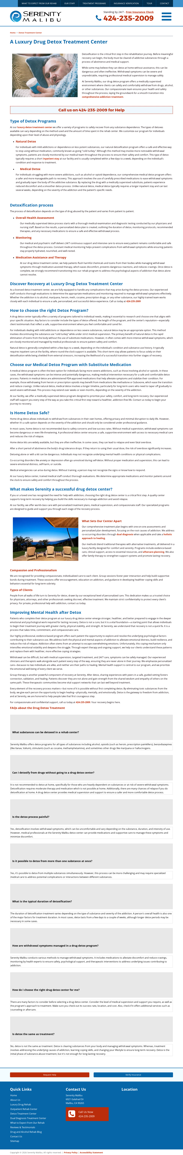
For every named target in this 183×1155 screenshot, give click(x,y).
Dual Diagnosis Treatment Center (28, 1118)
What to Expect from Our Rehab (39, 3)
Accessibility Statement (91, 1152)
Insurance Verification (126, 3)
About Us (15, 1100)
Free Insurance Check (140, 12)
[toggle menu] (167, 16)
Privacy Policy (70, 1152)
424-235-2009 (128, 18)
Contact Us (16, 1136)
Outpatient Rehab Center (23, 1109)
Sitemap (14, 1141)
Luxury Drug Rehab (20, 1104)
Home (13, 32)
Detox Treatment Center (30, 32)
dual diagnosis (125, 534)
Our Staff (69, 3)
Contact (164, 3)
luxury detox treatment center (34, 127)
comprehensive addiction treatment (102, 96)
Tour (149, 3)
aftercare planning (153, 551)
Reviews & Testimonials (22, 1127)
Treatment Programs (94, 3)
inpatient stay (51, 158)
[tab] (91, 727)
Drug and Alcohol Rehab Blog (26, 1131)
